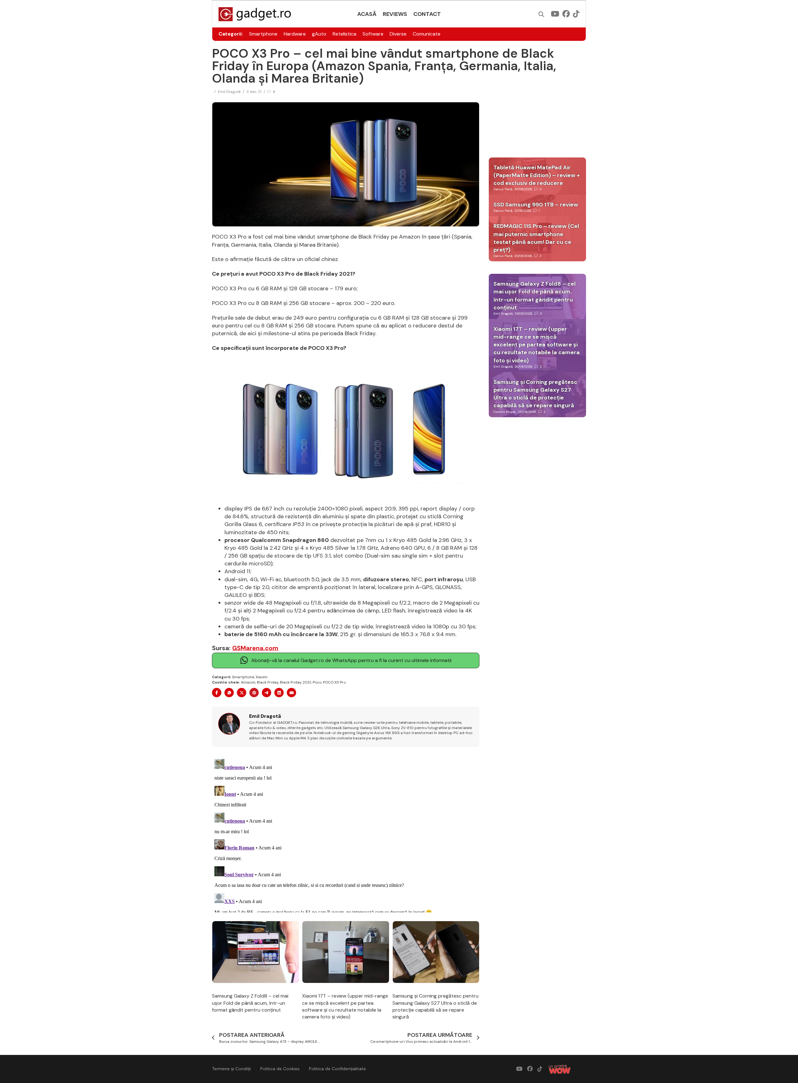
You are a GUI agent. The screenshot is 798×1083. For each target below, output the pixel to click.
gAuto (319, 34)
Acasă (367, 14)
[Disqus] (345, 834)
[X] (241, 692)
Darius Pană (502, 189)
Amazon (248, 682)
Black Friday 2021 (295, 682)
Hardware (295, 34)
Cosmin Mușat (504, 412)
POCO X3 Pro (334, 682)
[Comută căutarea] (541, 14)
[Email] (291, 692)
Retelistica (344, 34)
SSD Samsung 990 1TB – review (535, 204)
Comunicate (426, 34)
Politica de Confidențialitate (337, 1068)
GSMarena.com (255, 648)
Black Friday (267, 682)
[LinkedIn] (279, 692)
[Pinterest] (254, 692)
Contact (427, 14)
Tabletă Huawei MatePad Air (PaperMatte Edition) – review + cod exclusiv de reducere (536, 175)
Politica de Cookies (280, 1068)
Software (373, 34)
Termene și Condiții (231, 1068)
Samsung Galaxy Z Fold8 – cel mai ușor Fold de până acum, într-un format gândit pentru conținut (250, 1003)
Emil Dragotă (229, 91)
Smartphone (263, 34)
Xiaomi (261, 676)
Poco (317, 682)
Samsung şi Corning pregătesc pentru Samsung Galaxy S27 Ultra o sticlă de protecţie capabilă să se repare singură (435, 1006)
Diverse (398, 34)
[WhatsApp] (229, 692)
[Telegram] (266, 692)
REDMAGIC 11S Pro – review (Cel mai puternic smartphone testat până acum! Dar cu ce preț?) (536, 238)
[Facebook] (216, 692)
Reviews (395, 14)
